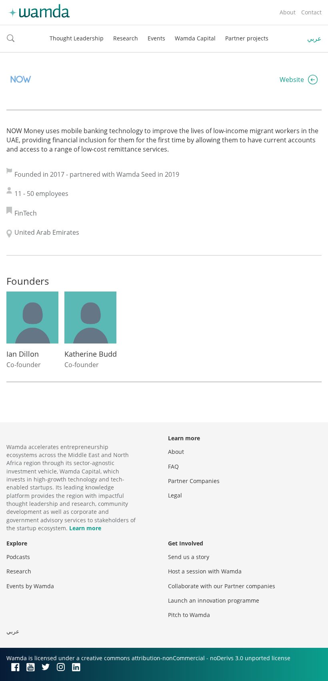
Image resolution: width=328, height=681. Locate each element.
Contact (311, 12)
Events (156, 38)
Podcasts (18, 557)
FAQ (173, 466)
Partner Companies (194, 481)
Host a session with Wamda (205, 571)
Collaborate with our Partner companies (221, 586)
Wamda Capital (195, 38)
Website (292, 79)
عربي (314, 38)
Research (125, 38)
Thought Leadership (77, 38)
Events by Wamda (30, 586)
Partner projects (246, 38)
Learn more (85, 528)
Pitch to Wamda (189, 615)
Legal (175, 495)
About (288, 12)
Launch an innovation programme (213, 600)
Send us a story (188, 557)
